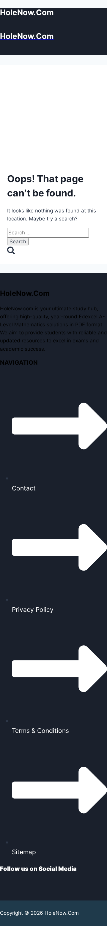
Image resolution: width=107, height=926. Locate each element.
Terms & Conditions (40, 730)
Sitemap (24, 852)
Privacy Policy (33, 609)
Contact (24, 488)
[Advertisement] (53, 120)
